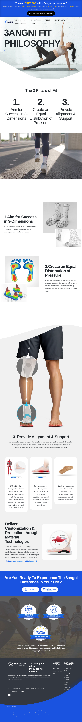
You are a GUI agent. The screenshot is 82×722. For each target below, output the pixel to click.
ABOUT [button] (47, 20)
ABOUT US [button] (56, 668)
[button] (8, 22)
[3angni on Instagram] (19, 692)
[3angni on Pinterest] (23, 692)
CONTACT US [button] (57, 671)
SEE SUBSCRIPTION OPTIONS (41, 13)
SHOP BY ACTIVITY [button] (61, 20)
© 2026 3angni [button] (12, 706)
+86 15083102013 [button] (15, 688)
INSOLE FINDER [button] (36, 20)
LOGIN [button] (32, 24)
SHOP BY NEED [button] (20, 24)
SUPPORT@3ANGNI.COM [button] (36, 688)
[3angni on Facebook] (21, 692)
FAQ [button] (54, 673)
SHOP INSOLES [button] (20, 20)
